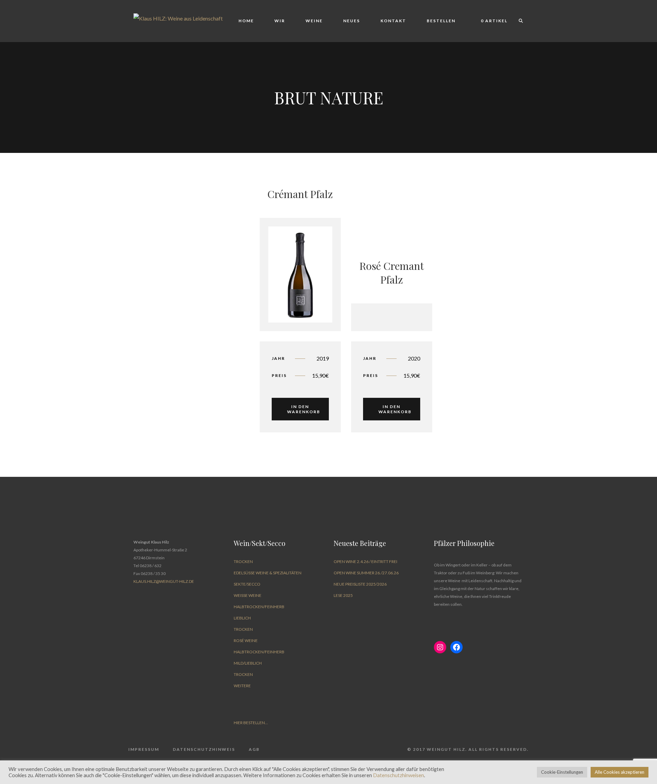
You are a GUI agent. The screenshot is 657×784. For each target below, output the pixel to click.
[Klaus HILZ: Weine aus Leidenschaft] (178, 17)
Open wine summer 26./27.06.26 (366, 572)
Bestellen (441, 20)
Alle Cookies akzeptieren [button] (619, 772)
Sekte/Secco (247, 584)
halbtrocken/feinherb (259, 606)
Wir (279, 20)
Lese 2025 (343, 595)
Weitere (242, 685)
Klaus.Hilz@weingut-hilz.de (163, 581)
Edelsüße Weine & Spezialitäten (267, 572)
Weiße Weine (247, 595)
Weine (314, 20)
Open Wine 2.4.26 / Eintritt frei (365, 561)
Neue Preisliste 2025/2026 (360, 584)
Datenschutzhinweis (204, 749)
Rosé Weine (246, 640)
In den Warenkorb (303, 409)
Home (246, 20)
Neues (351, 20)
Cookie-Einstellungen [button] (562, 772)
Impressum (143, 749)
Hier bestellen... (251, 722)
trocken (243, 561)
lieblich (242, 617)
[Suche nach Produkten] (518, 21)
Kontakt (393, 20)
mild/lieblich (248, 663)
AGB (254, 749)
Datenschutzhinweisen (398, 775)
